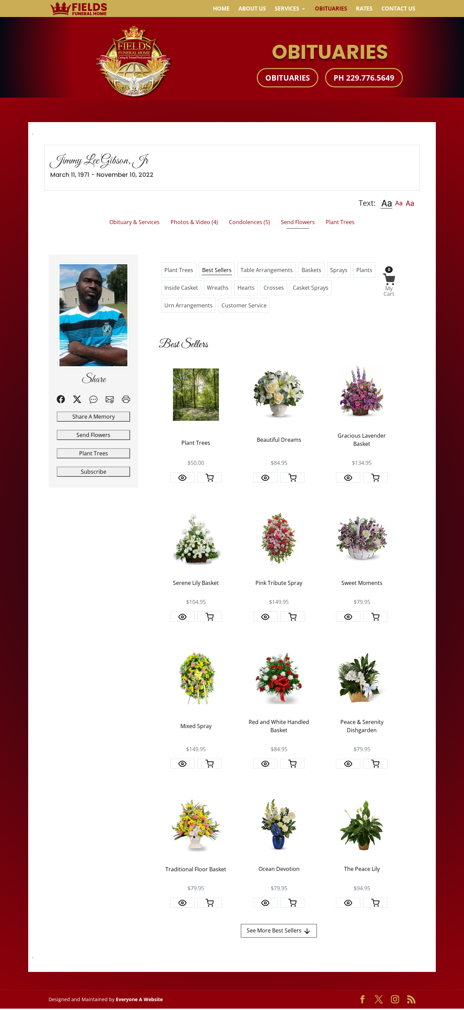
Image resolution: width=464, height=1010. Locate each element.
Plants (364, 270)
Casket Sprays (310, 287)
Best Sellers (217, 270)
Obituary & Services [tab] (134, 222)
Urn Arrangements (188, 305)
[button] (386, 202)
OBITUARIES (331, 9)
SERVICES (287, 9)
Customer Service (244, 305)
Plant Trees (93, 453)
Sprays (338, 270)
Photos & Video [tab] (194, 222)
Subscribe (93, 471)
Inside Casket (181, 287)
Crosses (274, 287)
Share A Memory (93, 416)
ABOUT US (252, 9)
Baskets (311, 270)
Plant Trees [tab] (340, 222)
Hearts (246, 287)
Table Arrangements (266, 270)
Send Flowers (93, 435)
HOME (221, 9)
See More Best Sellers (275, 930)
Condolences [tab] (249, 222)
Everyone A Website (139, 999)
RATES (364, 9)
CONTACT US (398, 9)
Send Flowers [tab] (298, 222)
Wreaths (218, 287)
